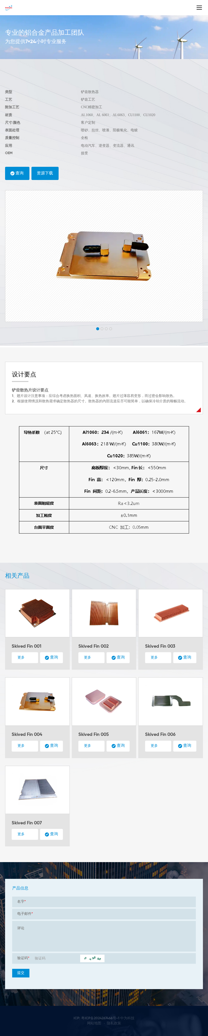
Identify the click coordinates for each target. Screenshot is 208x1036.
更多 (21, 657)
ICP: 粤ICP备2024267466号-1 (96, 1018)
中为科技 (127, 1018)
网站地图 (94, 1023)
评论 (20, 928)
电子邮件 (25, 914)
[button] (97, 328)
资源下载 (45, 173)
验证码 (23, 958)
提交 (20, 973)
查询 (19, 173)
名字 (21, 901)
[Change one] (92, 958)
